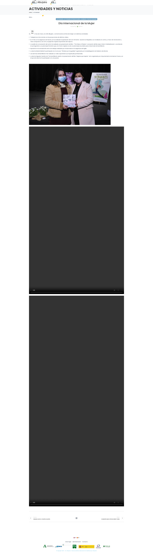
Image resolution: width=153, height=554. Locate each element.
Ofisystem (95, 550)
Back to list (76, 518)
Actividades (36, 12)
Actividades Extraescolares (72, 19)
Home (30, 12)
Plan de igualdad (92, 19)
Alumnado (83, 19)
